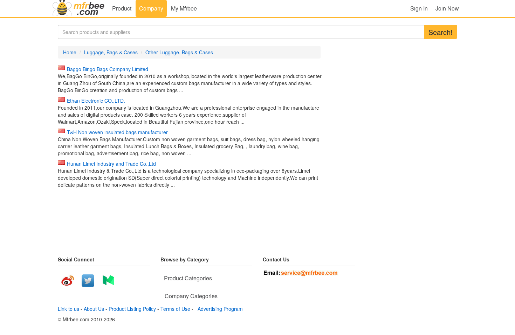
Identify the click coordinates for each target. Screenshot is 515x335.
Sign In (419, 8)
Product (121, 8)
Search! (440, 32)
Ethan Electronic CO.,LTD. (96, 100)
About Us (94, 308)
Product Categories (188, 278)
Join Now (447, 8)
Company (151, 8)
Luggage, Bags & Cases (111, 52)
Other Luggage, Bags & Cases (179, 52)
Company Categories (191, 296)
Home (69, 52)
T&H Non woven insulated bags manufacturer (117, 132)
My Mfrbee (184, 8)
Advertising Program (219, 308)
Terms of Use (175, 308)
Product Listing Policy (132, 308)
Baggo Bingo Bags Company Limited (107, 69)
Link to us (68, 308)
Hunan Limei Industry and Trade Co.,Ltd (111, 163)
